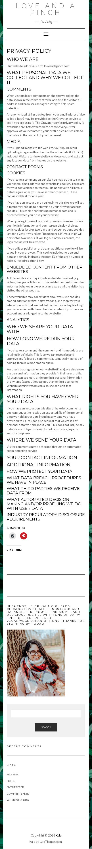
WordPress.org (18, 799)
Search (46, 727)
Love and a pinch (46, 9)
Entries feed (15, 787)
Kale (58, 835)
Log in (11, 781)
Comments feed (18, 793)
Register (13, 774)
